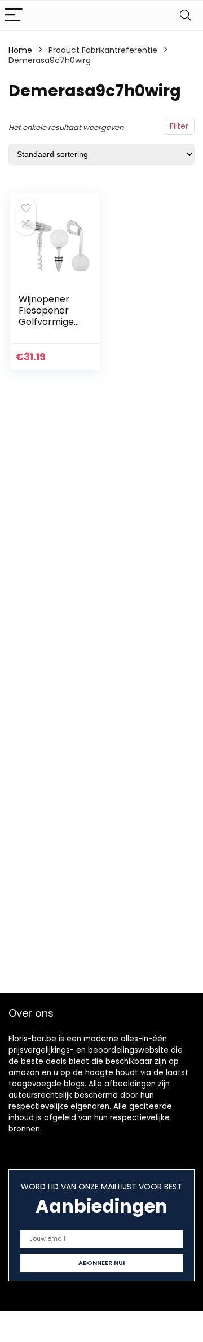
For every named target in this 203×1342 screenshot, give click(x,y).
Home (20, 50)
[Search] (185, 15)
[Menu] (13, 15)
